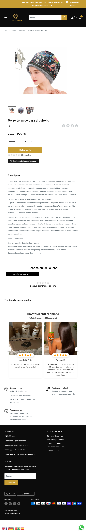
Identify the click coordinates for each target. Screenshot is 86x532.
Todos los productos (18, 31)
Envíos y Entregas (54, 443)
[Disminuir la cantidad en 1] (19, 141)
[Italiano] (15, 528)
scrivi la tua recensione (22, 274)
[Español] (23, 528)
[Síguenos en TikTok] (18, 503)
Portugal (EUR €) (23, 494)
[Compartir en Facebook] (63, 125)
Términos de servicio (55, 436)
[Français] (7, 528)
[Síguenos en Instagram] (10, 503)
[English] (3, 528)
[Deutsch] (11, 528)
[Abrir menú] (5, 17)
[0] (79, 17)
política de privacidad (55, 439)
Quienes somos (53, 450)
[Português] (19, 528)
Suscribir (11, 483)
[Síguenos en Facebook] (6, 503)
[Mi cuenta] (72, 17)
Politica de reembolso (55, 447)
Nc (9, 126)
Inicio (6, 31)
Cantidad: (12, 142)
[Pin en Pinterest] (68, 125)
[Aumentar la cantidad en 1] (31, 141)
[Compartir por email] (76, 125)
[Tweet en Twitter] (72, 125)
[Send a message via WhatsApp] (81, 527)
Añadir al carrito (25, 150)
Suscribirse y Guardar (74, 3)
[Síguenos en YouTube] (14, 503)
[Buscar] (64, 17)
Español (8, 494)
